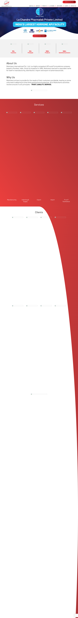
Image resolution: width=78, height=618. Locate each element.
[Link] (7, 3)
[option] (39, 22)
